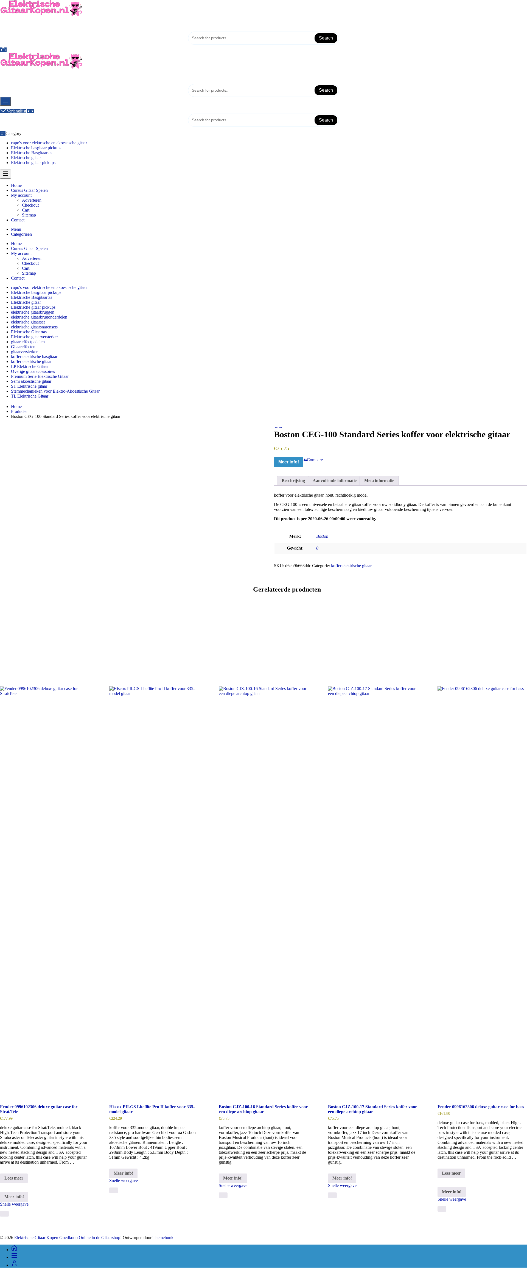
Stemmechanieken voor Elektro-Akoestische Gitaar (55, 391)
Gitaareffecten (23, 346)
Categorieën (21, 234)
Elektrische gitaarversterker (34, 336)
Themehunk (163, 1237)
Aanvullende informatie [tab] (335, 480)
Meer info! (288, 462)
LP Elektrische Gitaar (29, 366)
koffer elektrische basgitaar (34, 356)
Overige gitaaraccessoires (33, 371)
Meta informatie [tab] (379, 480)
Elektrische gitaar (26, 157)
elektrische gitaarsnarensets (34, 327)
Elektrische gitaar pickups (33, 162)
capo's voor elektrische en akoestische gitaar (49, 142)
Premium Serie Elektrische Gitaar (40, 376)
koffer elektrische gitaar (31, 361)
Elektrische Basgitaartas (31, 152)
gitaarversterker (24, 351)
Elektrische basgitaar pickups (36, 147)
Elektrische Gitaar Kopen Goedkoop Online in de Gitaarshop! (68, 1237)
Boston (322, 536)
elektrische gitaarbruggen (32, 312)
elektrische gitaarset (28, 322)
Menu (16, 229)
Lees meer (15, 1179)
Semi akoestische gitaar (31, 381)
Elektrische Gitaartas (29, 332)
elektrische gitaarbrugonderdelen (39, 317)
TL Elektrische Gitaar (29, 396)
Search (326, 38)
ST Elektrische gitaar (29, 386)
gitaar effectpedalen (28, 341)
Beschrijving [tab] (293, 480)
